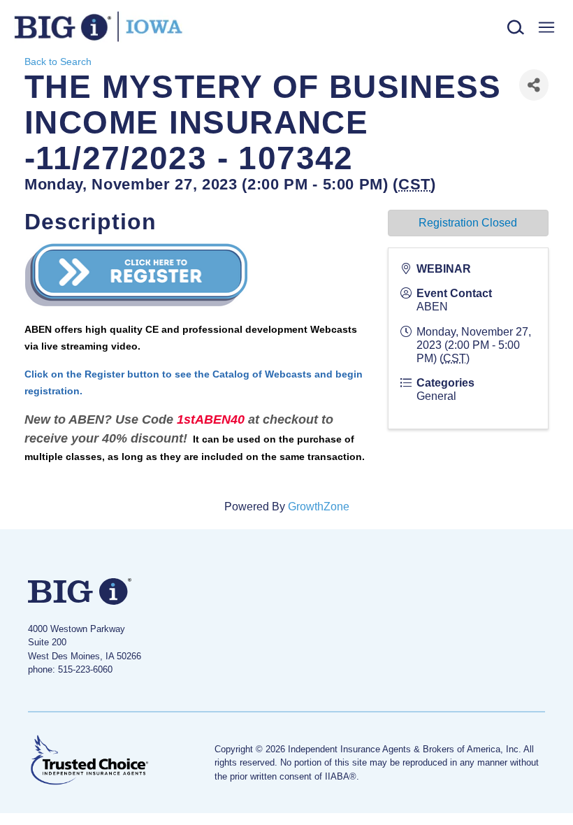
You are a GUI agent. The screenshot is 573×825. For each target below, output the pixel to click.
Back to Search (58, 61)
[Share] (534, 85)
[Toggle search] (516, 28)
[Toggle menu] (546, 28)
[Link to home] (101, 27)
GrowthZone (318, 506)
